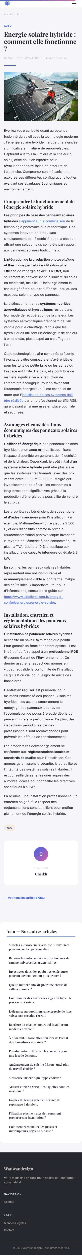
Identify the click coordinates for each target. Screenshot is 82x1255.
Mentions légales (15, 1223)
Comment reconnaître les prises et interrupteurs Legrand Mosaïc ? (33, 1129)
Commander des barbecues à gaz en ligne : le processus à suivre (40, 1000)
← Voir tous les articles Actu (24, 898)
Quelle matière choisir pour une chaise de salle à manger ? (38, 987)
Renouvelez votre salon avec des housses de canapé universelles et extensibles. (39, 960)
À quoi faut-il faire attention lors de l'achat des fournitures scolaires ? (38, 1040)
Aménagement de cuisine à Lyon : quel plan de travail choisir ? (39, 1066)
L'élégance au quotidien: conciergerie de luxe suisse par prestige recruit (40, 1013)
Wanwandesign (18, 1168)
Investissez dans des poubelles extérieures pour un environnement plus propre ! (38, 973)
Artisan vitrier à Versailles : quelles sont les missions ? (39, 1089)
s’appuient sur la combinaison (42, 221)
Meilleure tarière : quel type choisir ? (35, 1078)
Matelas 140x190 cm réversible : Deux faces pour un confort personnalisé (39, 947)
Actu (19, 14)
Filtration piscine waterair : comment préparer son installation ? (35, 1115)
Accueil (8, 14)
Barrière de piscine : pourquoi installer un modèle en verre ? (38, 1027)
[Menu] (74, 3)
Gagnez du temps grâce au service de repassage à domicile (34, 1102)
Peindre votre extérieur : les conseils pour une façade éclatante (38, 1053)
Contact (9, 1230)
